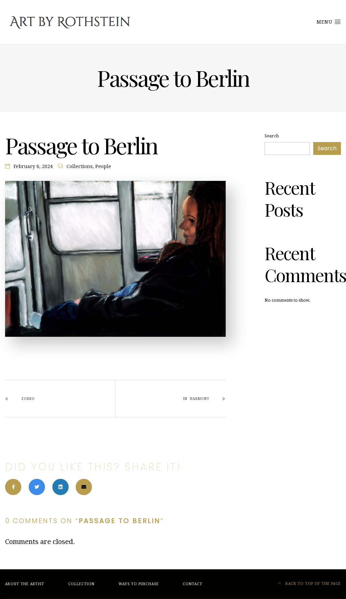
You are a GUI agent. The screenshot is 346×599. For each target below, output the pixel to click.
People (103, 166)
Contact (192, 584)
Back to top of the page (312, 583)
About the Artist (24, 584)
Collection (81, 584)
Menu (325, 22)
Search (272, 135)
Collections (80, 166)
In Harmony (196, 399)
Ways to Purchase (139, 584)
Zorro (28, 399)
